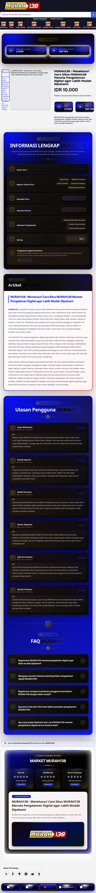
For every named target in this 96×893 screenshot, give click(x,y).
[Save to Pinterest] (26, 874)
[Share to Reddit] (32, 874)
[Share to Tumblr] (39, 874)
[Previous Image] (12, 90)
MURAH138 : (13, 309)
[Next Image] (48, 90)
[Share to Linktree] (19, 874)
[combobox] (45, 14)
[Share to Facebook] (13, 874)
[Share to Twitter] (6, 874)
